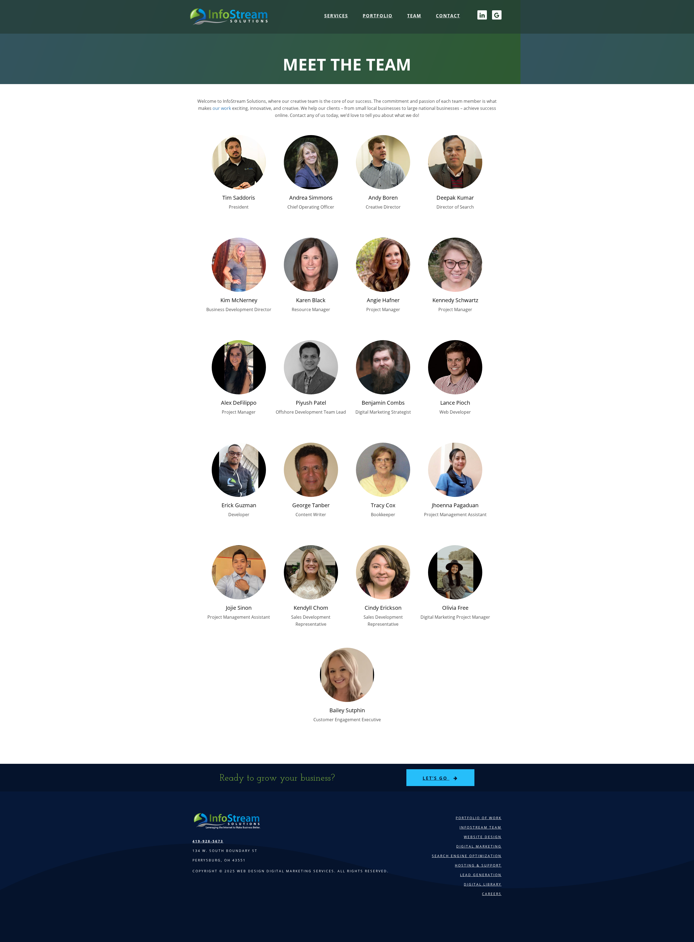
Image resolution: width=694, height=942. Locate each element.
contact (448, 16)
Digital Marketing (479, 846)
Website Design (483, 837)
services (336, 16)
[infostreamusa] (228, 22)
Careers (492, 894)
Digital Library (483, 884)
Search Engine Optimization (467, 856)
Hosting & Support (478, 865)
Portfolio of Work (479, 818)
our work (222, 108)
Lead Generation (481, 875)
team (414, 16)
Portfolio (378, 16)
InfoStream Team (481, 827)
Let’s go (436, 778)
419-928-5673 (207, 841)
